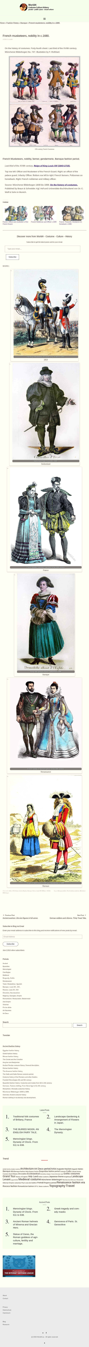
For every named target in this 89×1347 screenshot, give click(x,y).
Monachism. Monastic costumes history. (16, 1089)
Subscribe (12, 257)
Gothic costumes (72, 1173)
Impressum (6, 1313)
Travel (70, 1186)
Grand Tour (9, 1176)
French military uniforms (73, 891)
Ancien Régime (23, 891)
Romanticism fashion (26, 1186)
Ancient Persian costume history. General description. (21, 1065)
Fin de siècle (7, 1007)
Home (2, 23)
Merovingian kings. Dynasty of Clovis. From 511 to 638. (25, 1142)
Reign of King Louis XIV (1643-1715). (52, 166)
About (5, 1295)
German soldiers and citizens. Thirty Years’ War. (68, 916)
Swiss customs (44, 1186)
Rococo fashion (10, 1186)
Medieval (6, 975)
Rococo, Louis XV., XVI (10, 990)
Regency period (50, 1183)
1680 (10, 891)
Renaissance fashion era (71, 1182)
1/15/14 (5, 39)
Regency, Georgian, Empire (12, 996)
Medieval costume (29, 1179)
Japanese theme (56, 1176)
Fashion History (13, 23)
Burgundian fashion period (49, 1171)
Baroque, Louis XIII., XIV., (11, 987)
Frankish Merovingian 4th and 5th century (17, 1080)
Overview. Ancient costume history (14, 1095)
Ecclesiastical (33, 1174)
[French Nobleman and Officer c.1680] (44, 213)
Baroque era (8, 1171)
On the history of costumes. (64, 185)
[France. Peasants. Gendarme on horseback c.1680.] (72, 213)
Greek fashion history (10, 1053)
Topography (57, 1186)
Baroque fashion (62, 891)
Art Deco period (42, 1168)
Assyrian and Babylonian (11, 1062)
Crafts (68, 1171)
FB (46, 1333)
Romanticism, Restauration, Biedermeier (16, 998)
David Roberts (13, 1174)
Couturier (63, 1171)
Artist (53, 1168)
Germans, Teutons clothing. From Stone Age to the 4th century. (24, 1086)
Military (44, 891)
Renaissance (7, 981)
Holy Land (33, 1176)
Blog (4, 1321)
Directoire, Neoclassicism (11, 993)
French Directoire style (57, 1174)
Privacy (5, 1307)
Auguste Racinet (64, 1169)
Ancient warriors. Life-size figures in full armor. (20, 916)
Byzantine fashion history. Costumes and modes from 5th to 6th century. (27, 1083)
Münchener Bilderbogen (51, 1180)
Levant (6, 1179)
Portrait (40, 1183)
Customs (5, 1174)
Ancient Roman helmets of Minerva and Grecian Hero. (25, 1224)
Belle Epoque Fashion (32, 1171)
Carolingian (7, 972)
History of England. (22, 1176)
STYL (36, 1186)
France (34, 891)
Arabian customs (15, 1169)
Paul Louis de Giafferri (29, 1183)
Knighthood (67, 1176)
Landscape (77, 1176)
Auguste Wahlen (77, 1169)
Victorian (6, 1004)
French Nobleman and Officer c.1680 (44, 222)
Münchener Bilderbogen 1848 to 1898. (16, 1092)
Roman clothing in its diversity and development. (19, 1097)
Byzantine (6, 966)
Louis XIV (39, 891)
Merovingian (7, 969)
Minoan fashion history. (11, 1056)
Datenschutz (7, 1310)
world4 (10, 39)
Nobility (49, 891)
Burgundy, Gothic (9, 978)
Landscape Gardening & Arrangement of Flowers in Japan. (66, 1119)
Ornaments (79, 1180)
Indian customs (43, 1176)
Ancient (5, 963)
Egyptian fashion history (11, 1050)
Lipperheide (14, 1180)
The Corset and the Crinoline (13, 1059)
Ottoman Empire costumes (12, 1183)
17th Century (15, 891)
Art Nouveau (7, 1010)
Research (6, 1324)
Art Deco (6, 1013)
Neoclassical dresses (69, 1180)
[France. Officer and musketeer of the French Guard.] (16, 213)
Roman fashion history (10, 1068)
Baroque (24, 23)
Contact (5, 1298)
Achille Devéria (7, 1169)
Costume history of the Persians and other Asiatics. (20, 1077)
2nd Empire (7, 1001)
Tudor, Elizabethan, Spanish (12, 984)
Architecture (27, 1168)
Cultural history (76, 1171)
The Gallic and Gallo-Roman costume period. (18, 1074)
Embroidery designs (45, 1174)
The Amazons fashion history (13, 1071)
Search (6, 1022)
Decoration (22, 1174)
